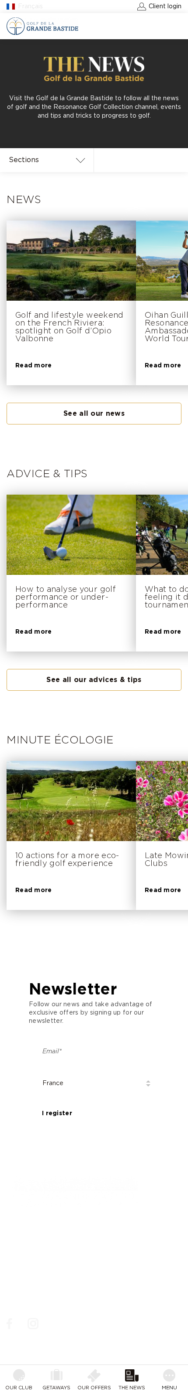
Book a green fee (147, 26)
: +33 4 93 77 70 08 (47, 1241)
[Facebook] (9, 1324)
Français (30, 6)
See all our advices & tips (94, 679)
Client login (165, 6)
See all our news (94, 413)
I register (57, 1113)
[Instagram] (33, 1324)
